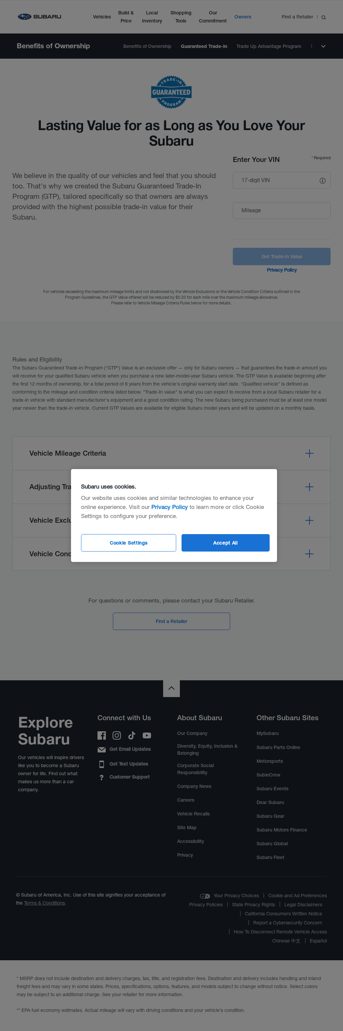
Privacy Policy (169, 506)
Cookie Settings (129, 543)
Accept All (225, 543)
